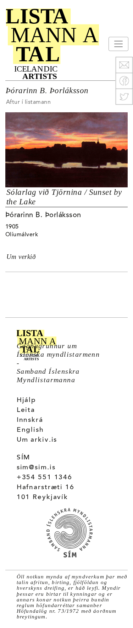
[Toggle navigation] (118, 44)
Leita (26, 410)
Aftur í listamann (28, 102)
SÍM (24, 457)
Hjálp (26, 400)
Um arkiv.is (37, 440)
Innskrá (30, 420)
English (30, 430)
